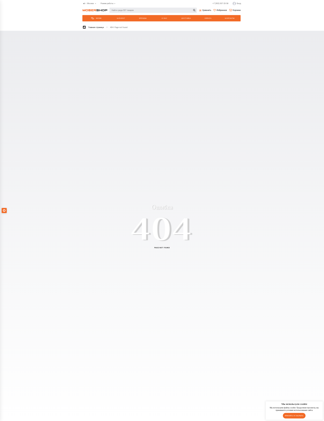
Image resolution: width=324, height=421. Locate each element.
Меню (99, 18)
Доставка (186, 18)
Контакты (230, 18)
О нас (164, 18)
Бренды (143, 18)
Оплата (208, 18)
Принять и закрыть (294, 416)
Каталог (121, 18)
